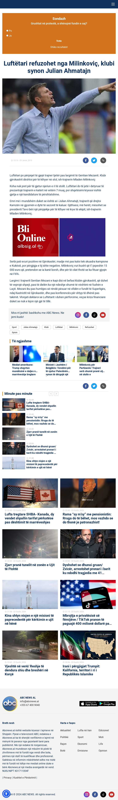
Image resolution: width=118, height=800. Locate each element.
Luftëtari (59, 327)
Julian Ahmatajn (30, 327)
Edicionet (104, 730)
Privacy (8, 778)
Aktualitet (65, 730)
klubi (46, 327)
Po (10, 31)
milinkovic (73, 327)
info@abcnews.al (29, 701)
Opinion (103, 751)
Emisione (83, 751)
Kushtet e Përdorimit (24, 778)
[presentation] (51, 394)
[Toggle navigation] (113, 4)
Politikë (64, 737)
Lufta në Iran (85, 730)
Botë (62, 751)
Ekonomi (82, 744)
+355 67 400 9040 (30, 705)
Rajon (63, 744)
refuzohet (89, 327)
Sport (14, 327)
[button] (6, 793)
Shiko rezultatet (59, 47)
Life (101, 744)
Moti (101, 737)
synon (14, 332)
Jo (10, 36)
